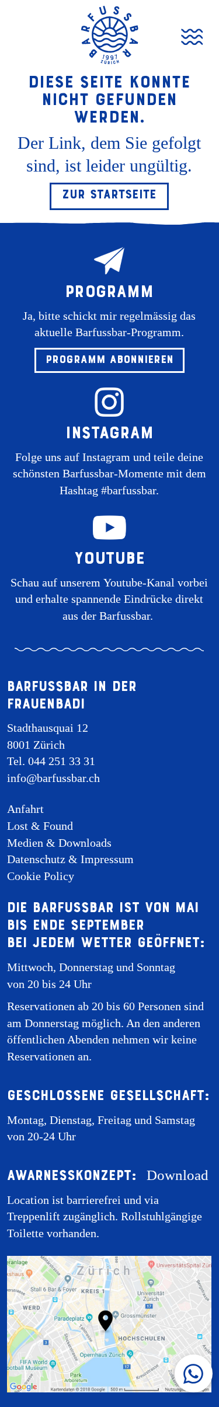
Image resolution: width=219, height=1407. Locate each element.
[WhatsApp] (194, 1373)
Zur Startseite (109, 194)
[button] (109, 360)
